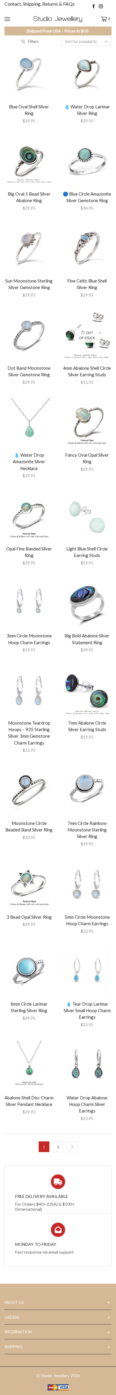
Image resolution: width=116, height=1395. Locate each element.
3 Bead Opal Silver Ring (29, 917)
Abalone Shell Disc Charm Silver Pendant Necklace (29, 1101)
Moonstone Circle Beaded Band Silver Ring (29, 826)
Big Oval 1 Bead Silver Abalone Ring (29, 197)
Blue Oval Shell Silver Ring (29, 110)
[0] (101, 19)
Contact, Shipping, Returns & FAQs (39, 4)
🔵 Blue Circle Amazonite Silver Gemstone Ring (87, 197)
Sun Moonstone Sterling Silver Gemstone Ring (29, 284)
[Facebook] (94, 6)
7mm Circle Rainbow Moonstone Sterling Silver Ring (87, 829)
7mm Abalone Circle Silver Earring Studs (87, 726)
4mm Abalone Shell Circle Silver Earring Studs (87, 371)
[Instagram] (101, 6)
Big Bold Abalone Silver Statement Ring (87, 639)
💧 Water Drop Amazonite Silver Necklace (29, 461)
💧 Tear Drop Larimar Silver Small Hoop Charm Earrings (87, 1010)
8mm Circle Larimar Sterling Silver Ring (29, 1007)
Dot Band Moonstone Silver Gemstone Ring (29, 371)
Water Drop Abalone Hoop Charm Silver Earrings (87, 1104)
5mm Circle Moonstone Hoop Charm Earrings (87, 920)
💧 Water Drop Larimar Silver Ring (87, 110)
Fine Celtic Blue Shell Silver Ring (87, 284)
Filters (33, 41)
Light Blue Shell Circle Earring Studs (87, 552)
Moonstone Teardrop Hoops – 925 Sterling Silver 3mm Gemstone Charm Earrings (29, 732)
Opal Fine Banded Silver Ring (29, 552)
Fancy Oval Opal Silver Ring (87, 458)
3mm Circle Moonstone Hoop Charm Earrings (29, 639)
